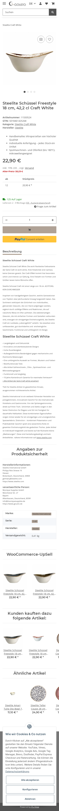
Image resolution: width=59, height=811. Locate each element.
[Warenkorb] (53, 3)
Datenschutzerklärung (17, 771)
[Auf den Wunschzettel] (49, 39)
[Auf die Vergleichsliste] (41, 39)
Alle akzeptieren (30, 780)
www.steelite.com (44, 437)
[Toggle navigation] (4, 2)
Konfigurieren (30, 789)
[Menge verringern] (6, 220)
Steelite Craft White (25, 124)
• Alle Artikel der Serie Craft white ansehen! (21, 381)
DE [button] (31, 3)
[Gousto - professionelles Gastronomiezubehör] (17, 3)
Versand (29, 168)
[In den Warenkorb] (29, 229)
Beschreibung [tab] (12, 251)
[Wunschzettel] (46, 3)
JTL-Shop (35, 806)
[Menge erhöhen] (52, 220)
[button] (40, 3)
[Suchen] (52, 12)
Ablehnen (30, 798)
